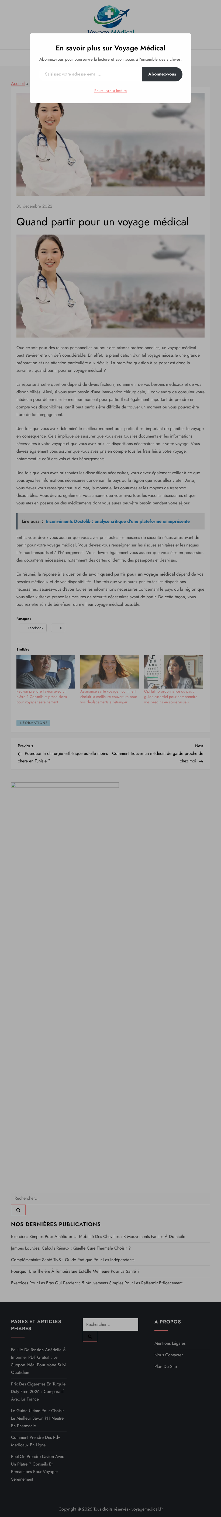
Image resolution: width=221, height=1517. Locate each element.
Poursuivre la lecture (110, 90)
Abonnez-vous (162, 74)
